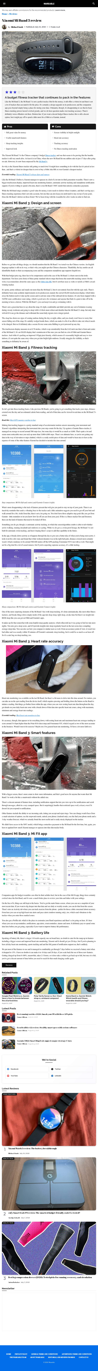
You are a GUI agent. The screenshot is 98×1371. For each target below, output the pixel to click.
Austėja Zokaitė (14, 1218)
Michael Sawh (17, 27)
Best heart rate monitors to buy (28, 715)
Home (5, 13)
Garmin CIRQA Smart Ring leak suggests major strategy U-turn (44, 1041)
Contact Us (83, 1357)
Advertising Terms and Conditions (77, 1354)
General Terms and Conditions (44, 1354)
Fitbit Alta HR (46, 281)
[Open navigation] (4, 3)
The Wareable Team (18, 1357)
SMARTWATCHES (9, 1094)
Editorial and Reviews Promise (61, 1357)
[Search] (93, 3)
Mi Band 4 (43, 161)
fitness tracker (50, 155)
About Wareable (37, 1357)
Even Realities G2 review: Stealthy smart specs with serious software (47, 1027)
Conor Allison (22, 1017)
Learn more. (60, 10)
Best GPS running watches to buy (23, 420)
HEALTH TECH (8, 1158)
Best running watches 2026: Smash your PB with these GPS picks (45, 1014)
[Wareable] (49, 3)
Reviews (13, 13)
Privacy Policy (21, 1354)
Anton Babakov (14, 1282)
